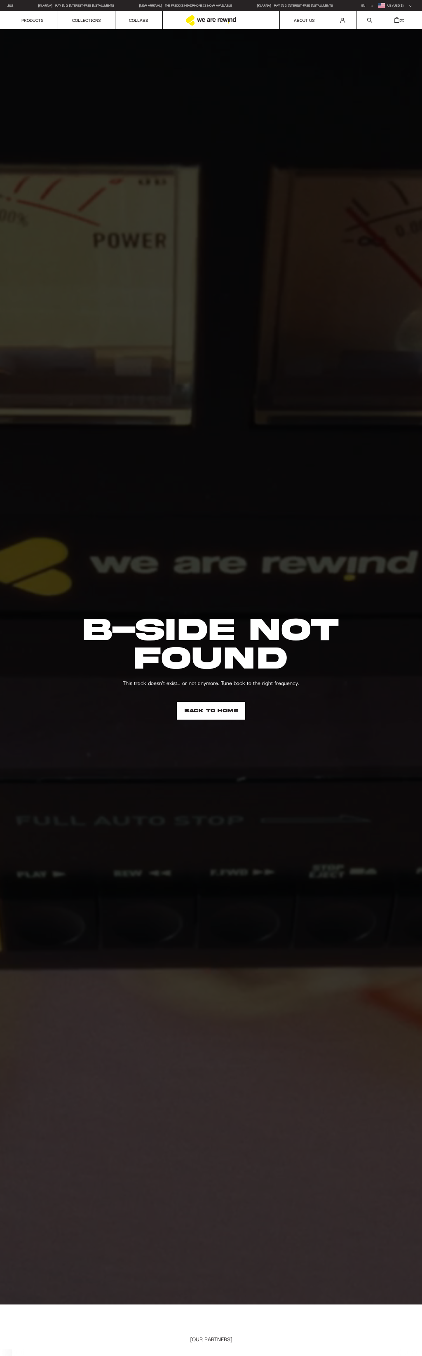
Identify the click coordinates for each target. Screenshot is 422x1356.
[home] (211, 20)
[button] (369, 20)
